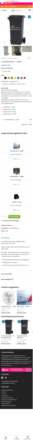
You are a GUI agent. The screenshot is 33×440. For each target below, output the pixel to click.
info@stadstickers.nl (7, 390)
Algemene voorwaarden (8, 405)
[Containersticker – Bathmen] (24, 326)
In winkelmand (14, 216)
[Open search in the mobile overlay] (32, 10)
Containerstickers (12, 58)
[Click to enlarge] (4, 42)
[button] (2, 29)
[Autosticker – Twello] (24, 297)
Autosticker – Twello (23, 306)
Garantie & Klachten (7, 398)
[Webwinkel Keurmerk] (16, 370)
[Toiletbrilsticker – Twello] (8, 297)
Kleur (2, 75)
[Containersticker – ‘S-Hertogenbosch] (8, 326)
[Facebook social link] (29, 6)
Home (3, 58)
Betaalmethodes (6, 401)
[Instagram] (6, 378)
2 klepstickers (9, 109)
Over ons (4, 392)
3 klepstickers (9, 112)
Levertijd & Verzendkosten (9, 400)
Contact (3, 394)
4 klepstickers (9, 114)
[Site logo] (16, 10)
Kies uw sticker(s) (7, 68)
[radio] (2, 78)
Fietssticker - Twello (17, 176)
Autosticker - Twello (17, 151)
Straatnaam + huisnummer (9, 81)
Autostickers (20, 308)
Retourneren (5, 396)
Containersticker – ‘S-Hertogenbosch (8, 336)
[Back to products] (29, 58)
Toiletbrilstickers (5, 308)
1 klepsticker (9, 107)
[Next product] (31, 58)
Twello (6, 231)
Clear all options (7, 124)
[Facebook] (2, 378)
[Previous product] (27, 58)
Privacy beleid (5, 403)
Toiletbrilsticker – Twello (8, 306)
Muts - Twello (17, 202)
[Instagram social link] (31, 6)
